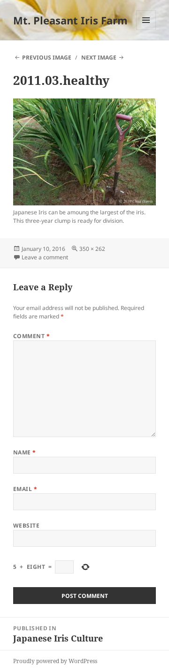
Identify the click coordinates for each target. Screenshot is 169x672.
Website (26, 525)
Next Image (98, 57)
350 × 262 (92, 249)
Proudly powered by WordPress (55, 661)
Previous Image (46, 57)
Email (25, 489)
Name (24, 452)
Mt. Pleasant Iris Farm (70, 20)
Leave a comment (45, 257)
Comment (31, 336)
